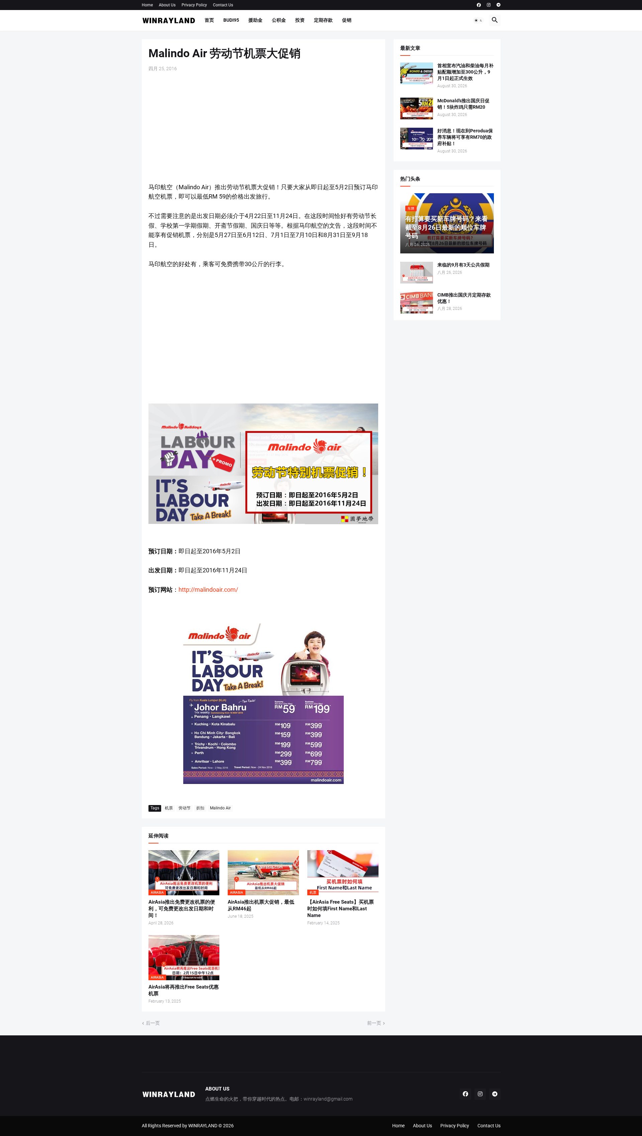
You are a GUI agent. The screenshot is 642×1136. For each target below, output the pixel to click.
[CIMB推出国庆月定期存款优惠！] (416, 303)
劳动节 (185, 808)
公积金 (279, 20)
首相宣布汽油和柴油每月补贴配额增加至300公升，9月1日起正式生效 (465, 72)
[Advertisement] (263, 127)
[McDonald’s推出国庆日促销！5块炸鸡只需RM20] (416, 108)
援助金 (255, 20)
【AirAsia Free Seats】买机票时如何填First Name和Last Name (340, 909)
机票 (169, 808)
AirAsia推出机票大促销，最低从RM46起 (261, 905)
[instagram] (489, 5)
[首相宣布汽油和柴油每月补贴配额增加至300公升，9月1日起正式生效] (416, 73)
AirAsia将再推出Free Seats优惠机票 (183, 990)
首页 (209, 20)
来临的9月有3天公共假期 (463, 264)
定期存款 (323, 20)
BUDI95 (231, 20)
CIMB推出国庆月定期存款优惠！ (464, 298)
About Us (167, 5)
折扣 (200, 808)
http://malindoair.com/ (208, 589)
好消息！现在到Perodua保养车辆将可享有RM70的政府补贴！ (465, 137)
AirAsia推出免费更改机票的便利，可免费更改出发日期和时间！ (181, 909)
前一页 (374, 1023)
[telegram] (499, 5)
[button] (478, 20)
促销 (346, 20)
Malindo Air (220, 808)
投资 (300, 20)
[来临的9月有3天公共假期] (416, 272)
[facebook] (479, 5)
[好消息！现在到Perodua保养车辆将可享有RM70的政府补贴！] (416, 138)
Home (147, 5)
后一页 (153, 1023)
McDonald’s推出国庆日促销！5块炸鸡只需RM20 (463, 104)
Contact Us (223, 5)
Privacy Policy (194, 5)
